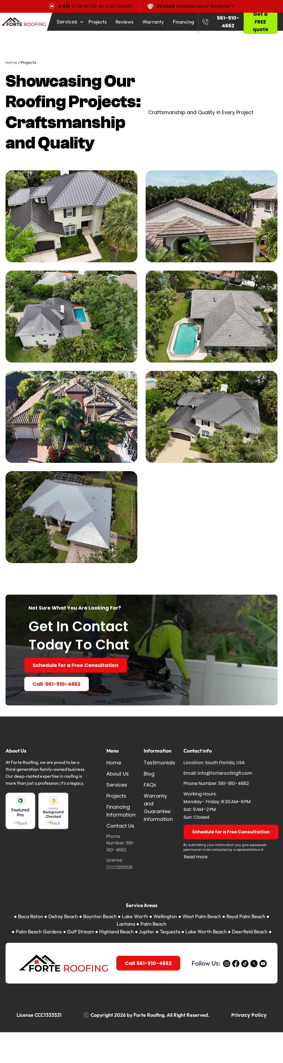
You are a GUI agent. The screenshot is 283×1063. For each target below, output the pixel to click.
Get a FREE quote (260, 22)
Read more (196, 857)
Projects (28, 62)
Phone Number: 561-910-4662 (120, 843)
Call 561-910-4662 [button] (148, 963)
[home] (26, 21)
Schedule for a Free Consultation (75, 665)
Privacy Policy (249, 1014)
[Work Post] (71, 216)
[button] (68, 22)
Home (11, 62)
